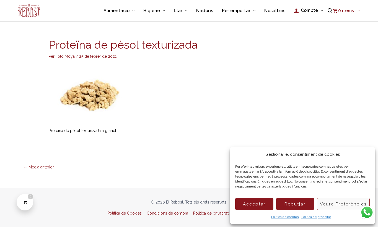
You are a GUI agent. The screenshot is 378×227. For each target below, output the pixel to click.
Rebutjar (294, 204)
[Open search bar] (330, 10)
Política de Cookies (124, 213)
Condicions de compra (167, 213)
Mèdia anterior (39, 167)
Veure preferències (343, 204)
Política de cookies (285, 217)
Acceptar (254, 204)
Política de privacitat (316, 217)
